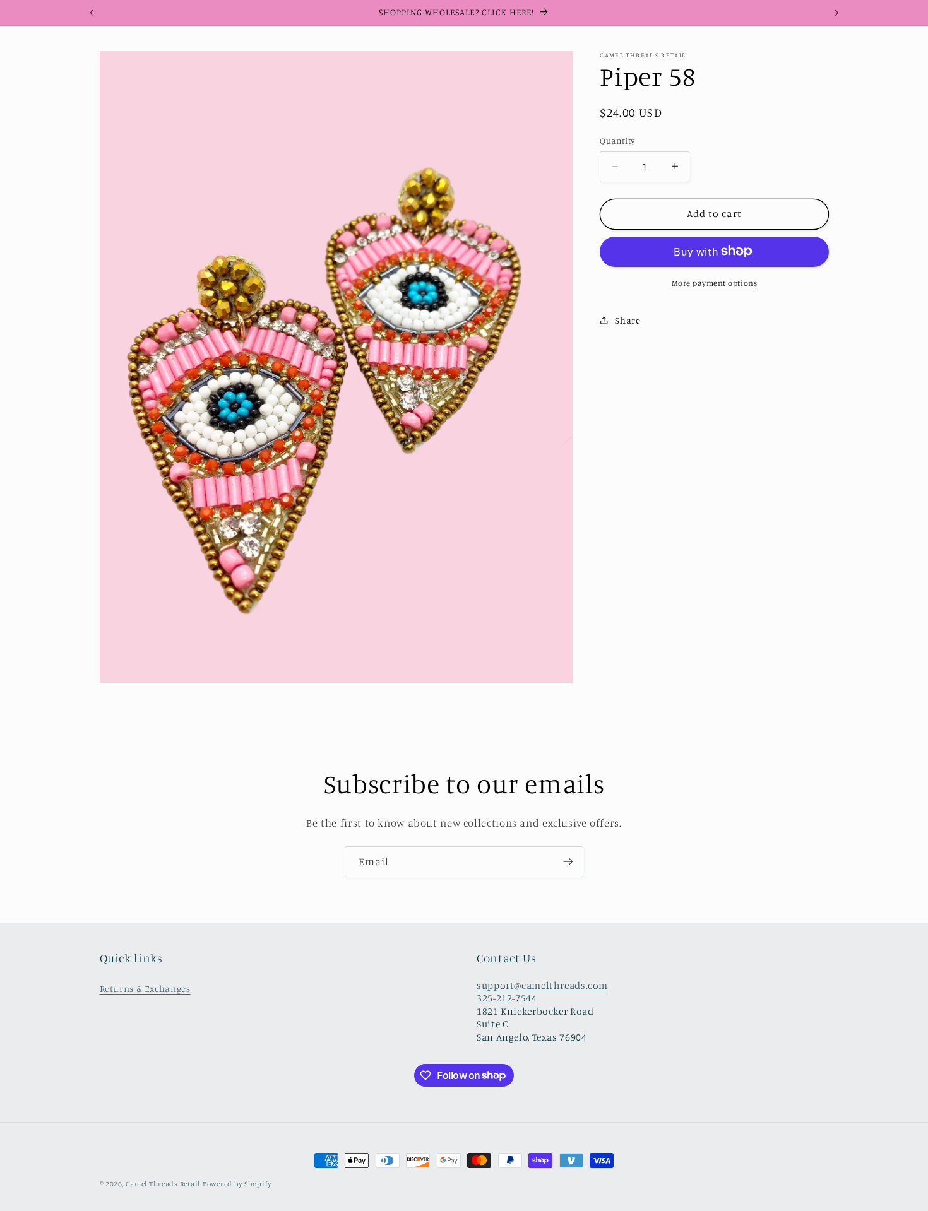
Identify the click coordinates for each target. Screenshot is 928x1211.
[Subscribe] (568, 861)
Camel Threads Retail (163, 1183)
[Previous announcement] (91, 12)
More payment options (715, 282)
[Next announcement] (836, 12)
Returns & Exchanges (145, 988)
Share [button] (627, 319)
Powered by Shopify (237, 1183)
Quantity (617, 141)
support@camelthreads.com (542, 985)
